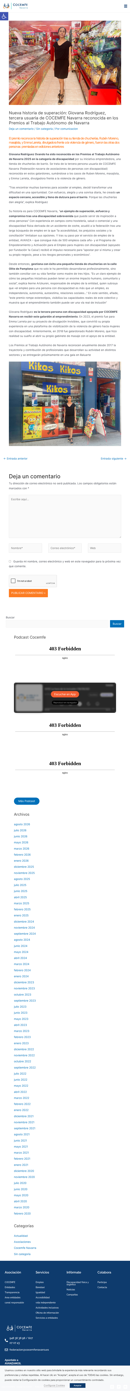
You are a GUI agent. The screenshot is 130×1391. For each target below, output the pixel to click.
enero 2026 (21, 860)
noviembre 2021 (24, 1122)
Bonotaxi (40, 1287)
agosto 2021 (22, 1134)
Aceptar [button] (77, 1385)
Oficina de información (47, 1312)
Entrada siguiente (114, 458)
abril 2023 (20, 1025)
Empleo (40, 1282)
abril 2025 (20, 897)
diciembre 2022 (24, 1049)
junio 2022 (20, 1079)
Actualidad (21, 1235)
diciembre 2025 (24, 866)
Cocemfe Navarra (25, 1247)
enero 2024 (21, 976)
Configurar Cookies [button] (54, 1385)
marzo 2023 (21, 1031)
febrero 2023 (22, 1037)
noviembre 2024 (24, 927)
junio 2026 (20, 836)
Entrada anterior (15, 458)
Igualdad (40, 1292)
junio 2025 (20, 891)
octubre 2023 (22, 994)
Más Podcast (26, 801)
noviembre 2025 (24, 873)
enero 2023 (21, 1043)
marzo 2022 (21, 1098)
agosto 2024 (22, 939)
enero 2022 (21, 1110)
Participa (102, 1282)
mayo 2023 (21, 1019)
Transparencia (12, 1292)
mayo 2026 (21, 842)
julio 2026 (20, 830)
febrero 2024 (22, 970)
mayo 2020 (21, 1195)
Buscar (10, 617)
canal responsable (14, 1302)
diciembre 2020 (24, 1171)
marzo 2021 (21, 1152)
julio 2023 (20, 1006)
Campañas (72, 1294)
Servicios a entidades (47, 1318)
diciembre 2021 (24, 1116)
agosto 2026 (22, 824)
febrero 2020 (22, 1213)
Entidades (10, 1287)
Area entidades (12, 1297)
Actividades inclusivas (47, 1307)
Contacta (102, 1287)
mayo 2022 (21, 1085)
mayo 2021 (21, 1146)
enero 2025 (21, 915)
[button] (4, 16)
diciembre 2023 (24, 982)
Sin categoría (44, 128)
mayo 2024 (21, 952)
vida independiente (46, 1302)
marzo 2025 (21, 903)
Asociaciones (22, 1241)
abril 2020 (20, 1201)
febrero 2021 (22, 1158)
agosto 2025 (22, 879)
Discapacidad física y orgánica (78, 1283)
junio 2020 (20, 1189)
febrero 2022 (22, 1104)
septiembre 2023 (25, 1000)
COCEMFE (10, 1282)
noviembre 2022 (24, 1055)
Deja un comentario (21, 128)
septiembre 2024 (25, 933)
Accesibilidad (43, 1297)
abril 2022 (20, 1091)
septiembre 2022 (25, 1067)
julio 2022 (20, 1073)
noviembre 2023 (24, 988)
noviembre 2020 (24, 1177)
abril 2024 (20, 958)
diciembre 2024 (24, 921)
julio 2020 (20, 1183)
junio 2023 (20, 1012)
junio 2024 (20, 946)
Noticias (71, 1289)
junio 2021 (20, 1140)
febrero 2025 (22, 909)
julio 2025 (20, 885)
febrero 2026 (22, 854)
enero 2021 (21, 1164)
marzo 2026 (21, 848)
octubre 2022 (22, 1061)
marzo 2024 (21, 964)
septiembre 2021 (24, 1128)
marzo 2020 (21, 1207)
